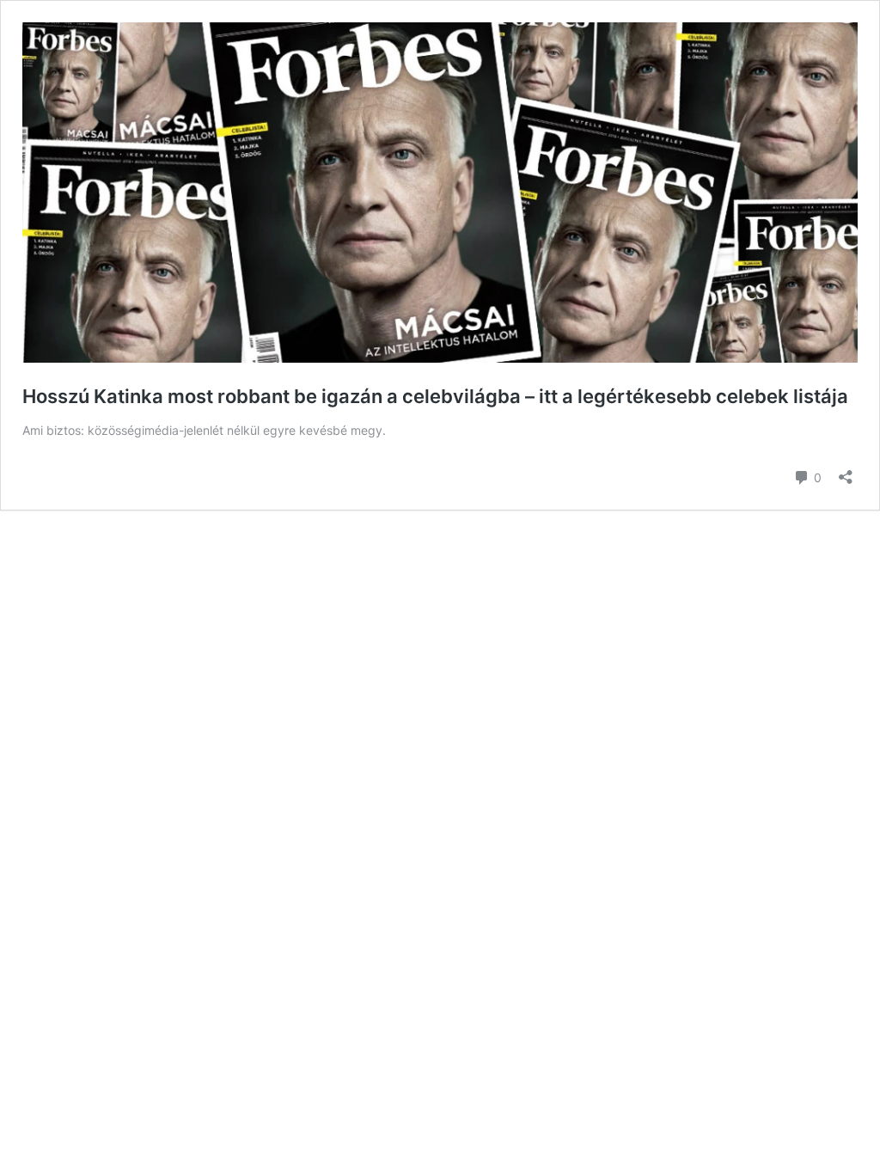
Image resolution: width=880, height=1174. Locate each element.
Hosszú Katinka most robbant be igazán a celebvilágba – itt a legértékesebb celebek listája (435, 396)
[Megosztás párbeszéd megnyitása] (846, 471)
